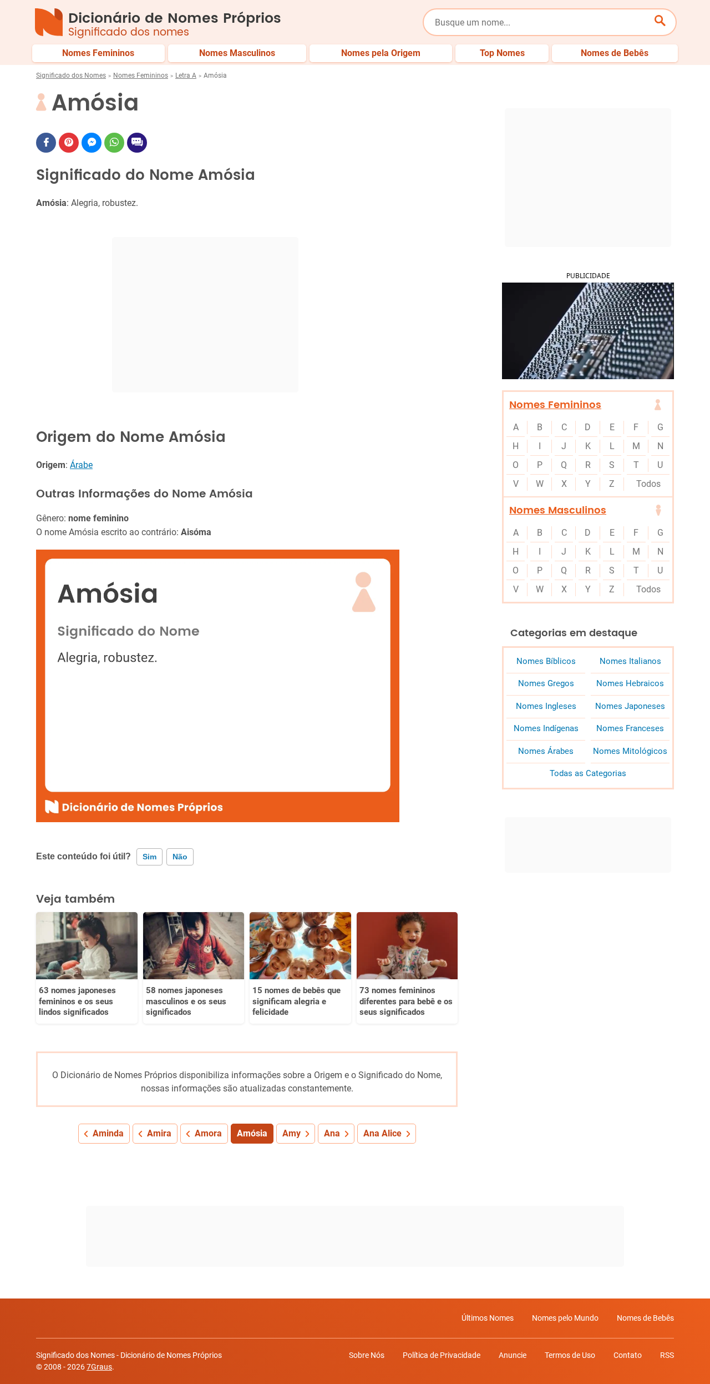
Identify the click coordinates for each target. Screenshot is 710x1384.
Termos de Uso (570, 1355)
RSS (667, 1355)
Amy (291, 1133)
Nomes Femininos (140, 75)
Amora (208, 1133)
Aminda (108, 1133)
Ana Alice (382, 1133)
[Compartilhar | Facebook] (46, 143)
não (180, 856)
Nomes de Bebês (645, 1317)
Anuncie (512, 1355)
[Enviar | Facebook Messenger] (92, 143)
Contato (627, 1355)
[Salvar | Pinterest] (69, 143)
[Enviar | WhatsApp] (114, 143)
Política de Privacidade (441, 1355)
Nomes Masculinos (557, 510)
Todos (648, 484)
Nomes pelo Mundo (565, 1317)
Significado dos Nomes (71, 75)
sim (149, 856)
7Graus (99, 1366)
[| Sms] (137, 143)
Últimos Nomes (488, 1317)
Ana (332, 1133)
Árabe (81, 465)
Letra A (185, 75)
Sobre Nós (366, 1355)
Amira (159, 1133)
